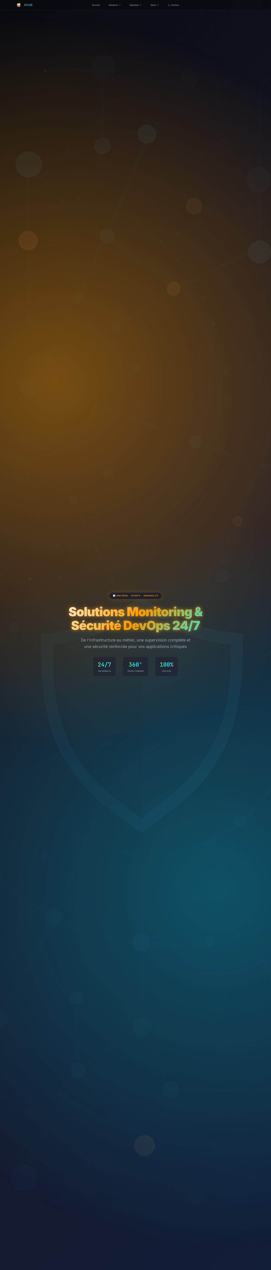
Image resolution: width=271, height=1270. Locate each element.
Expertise (136, 5)
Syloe (155, 5)
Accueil (96, 5)
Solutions (115, 5)
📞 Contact (173, 5)
